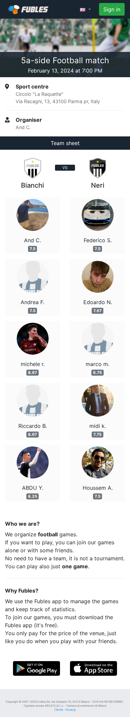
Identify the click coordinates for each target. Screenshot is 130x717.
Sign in (111, 9)
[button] (85, 9)
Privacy (70, 709)
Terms (59, 709)
